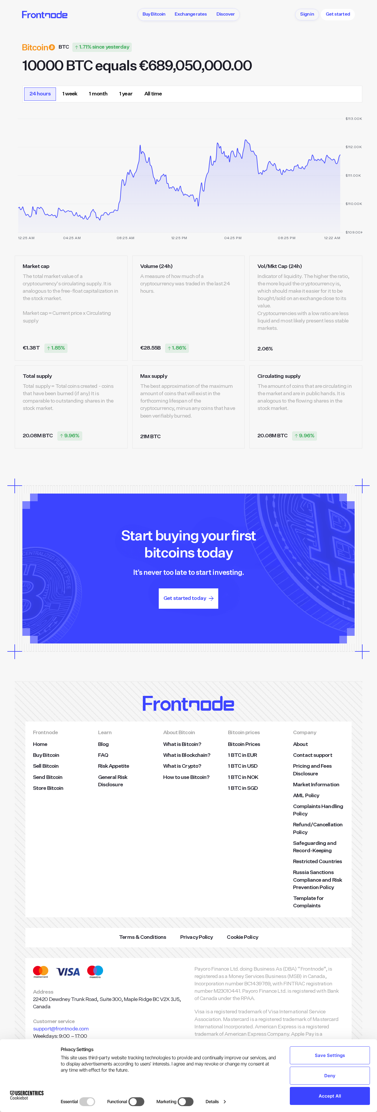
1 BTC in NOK (243, 777)
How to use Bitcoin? (186, 777)
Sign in (307, 14)
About (300, 744)
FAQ (103, 755)
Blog (103, 744)
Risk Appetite (113, 766)
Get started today (184, 598)
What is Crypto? (182, 766)
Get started (338, 14)
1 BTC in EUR (242, 755)
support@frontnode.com (61, 1029)
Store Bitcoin (48, 788)
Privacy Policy (196, 937)
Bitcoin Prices (244, 744)
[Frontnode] (44, 14)
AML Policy (306, 795)
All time (153, 94)
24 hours (40, 94)
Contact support (312, 755)
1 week (69, 94)
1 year (126, 94)
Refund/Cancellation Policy (318, 828)
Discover (225, 14)
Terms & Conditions (142, 937)
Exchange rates (191, 14)
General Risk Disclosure (112, 781)
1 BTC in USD (242, 766)
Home (40, 744)
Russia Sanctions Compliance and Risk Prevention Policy (317, 880)
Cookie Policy (242, 937)
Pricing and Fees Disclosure (312, 770)
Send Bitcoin (47, 777)
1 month (98, 94)
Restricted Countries (317, 861)
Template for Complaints (308, 902)
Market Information (316, 784)
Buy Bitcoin (154, 14)
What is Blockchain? (187, 755)
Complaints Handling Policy (318, 810)
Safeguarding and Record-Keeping (314, 847)
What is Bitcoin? (182, 744)
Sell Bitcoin (46, 766)
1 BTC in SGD (243, 788)
